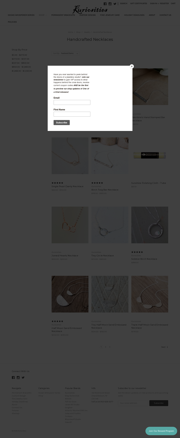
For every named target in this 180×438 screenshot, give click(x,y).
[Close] (132, 66)
